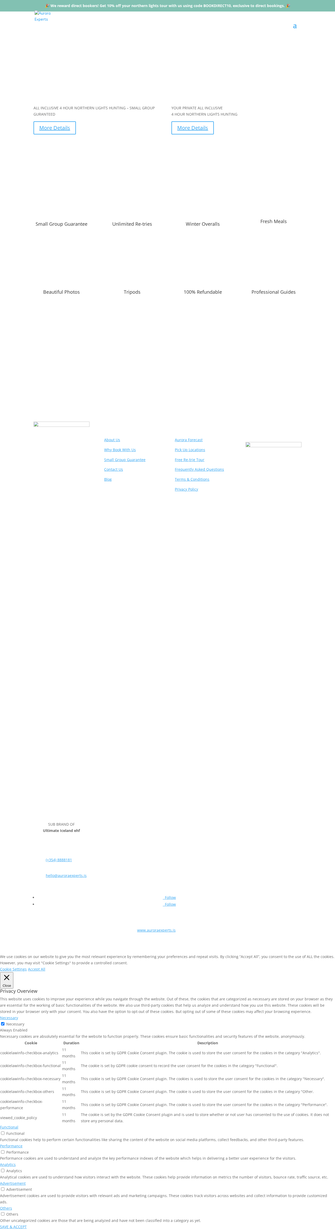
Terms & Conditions (192, 479)
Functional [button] (9, 1127)
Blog (108, 479)
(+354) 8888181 (59, 859)
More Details (54, 127)
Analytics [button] (8, 1164)
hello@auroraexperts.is (66, 875)
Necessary (15, 1024)
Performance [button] (11, 1145)
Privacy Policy (186, 489)
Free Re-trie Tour (189, 459)
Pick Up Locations (190, 449)
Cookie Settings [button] (13, 969)
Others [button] (6, 1208)
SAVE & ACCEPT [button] (13, 1226)
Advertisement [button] (13, 1183)
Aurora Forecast (189, 439)
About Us (112, 439)
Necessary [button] (9, 1017)
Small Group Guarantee (125, 459)
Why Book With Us (120, 449)
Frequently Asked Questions (167, 374)
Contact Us (113, 469)
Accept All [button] (36, 969)
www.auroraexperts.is (156, 930)
